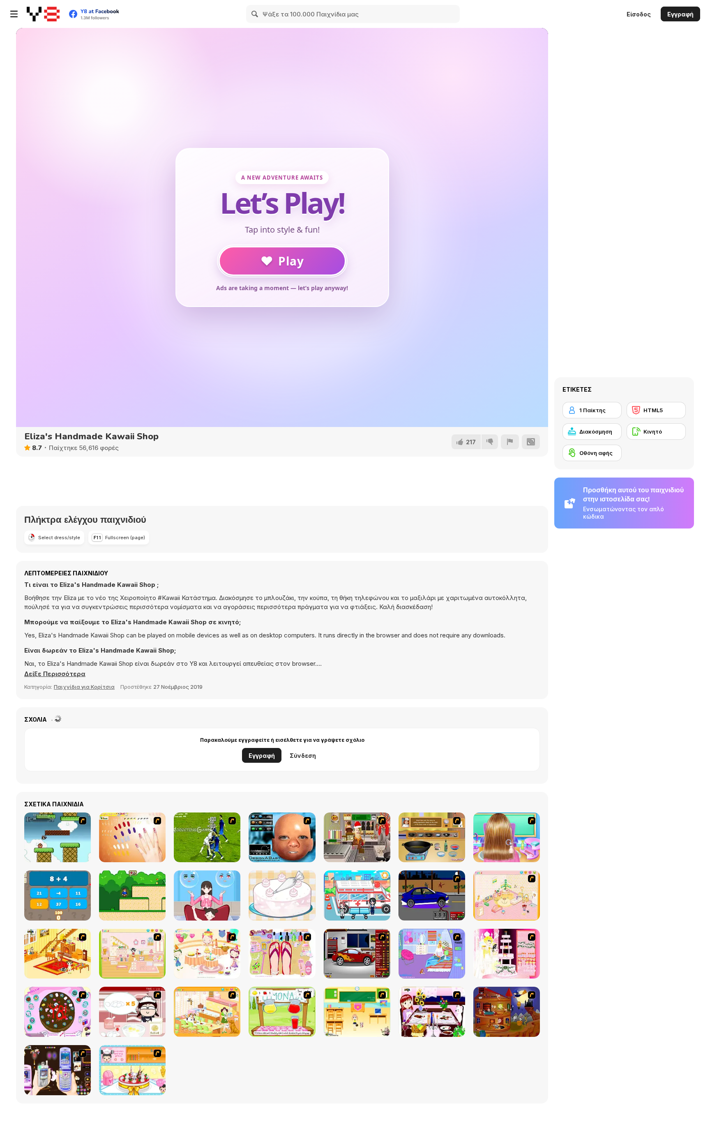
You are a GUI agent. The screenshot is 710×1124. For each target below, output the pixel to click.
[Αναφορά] (510, 441)
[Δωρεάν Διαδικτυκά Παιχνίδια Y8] (43, 14)
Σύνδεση (303, 755)
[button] (54, 674)
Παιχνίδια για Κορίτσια (84, 686)
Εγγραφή (680, 14)
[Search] (255, 14)
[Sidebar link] (14, 14)
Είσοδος (639, 14)
